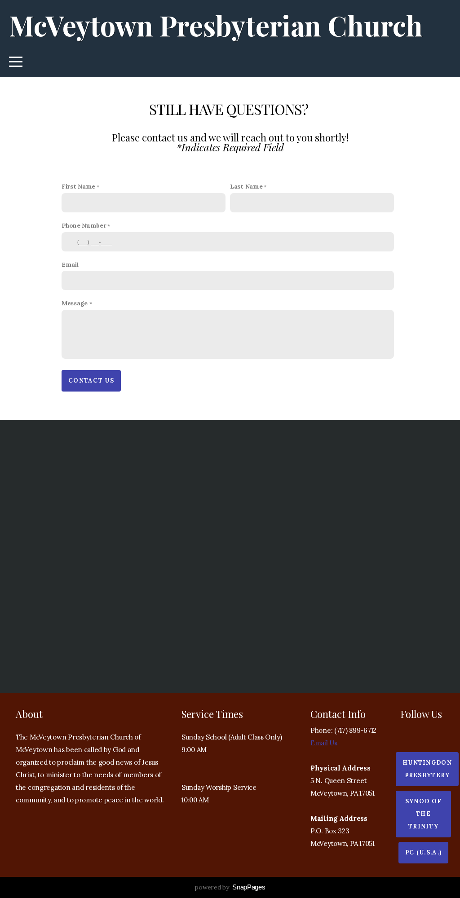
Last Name (246, 186)
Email (70, 264)
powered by (230, 887)
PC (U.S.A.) (423, 852)
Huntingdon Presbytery (427, 769)
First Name (78, 186)
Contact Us (91, 380)
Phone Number (84, 225)
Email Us (323, 743)
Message (75, 303)
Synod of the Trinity (423, 813)
